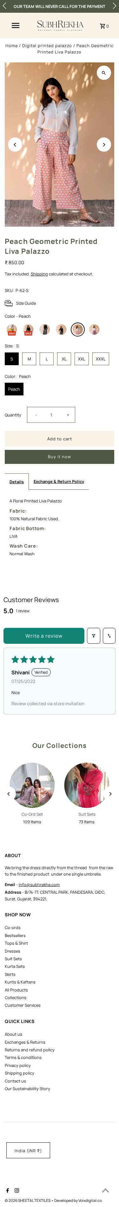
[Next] (104, 145)
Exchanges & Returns (25, 1042)
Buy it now (59, 456)
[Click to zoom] (104, 73)
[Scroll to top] (105, 1190)
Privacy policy (18, 1065)
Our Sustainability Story (27, 1088)
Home (11, 45)
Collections (15, 997)
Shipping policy (19, 1073)
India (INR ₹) (28, 1151)
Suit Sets (13, 959)
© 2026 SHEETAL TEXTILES (28, 1200)
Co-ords (13, 927)
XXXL (101, 359)
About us (13, 1034)
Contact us (15, 1081)
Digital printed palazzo (47, 45)
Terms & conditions (23, 1057)
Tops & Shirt (16, 943)
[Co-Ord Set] (32, 785)
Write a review (44, 635)
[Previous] (15, 145)
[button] (4, 6)
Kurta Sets (15, 966)
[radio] (12, 330)
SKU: (9, 290)
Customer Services (23, 1005)
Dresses (12, 951)
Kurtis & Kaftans (20, 982)
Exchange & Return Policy (59, 481)
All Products (16, 990)
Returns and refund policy (30, 1050)
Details (17, 482)
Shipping (39, 274)
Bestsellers (15, 935)
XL (64, 359)
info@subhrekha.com (39, 884)
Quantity (13, 415)
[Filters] (93, 636)
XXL (81, 359)
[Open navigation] (15, 25)
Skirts (10, 974)
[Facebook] (7, 1191)
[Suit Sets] (86, 785)
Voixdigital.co (90, 1200)
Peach (14, 389)
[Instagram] (16, 1191)
